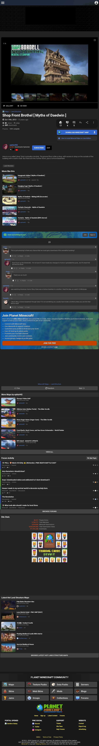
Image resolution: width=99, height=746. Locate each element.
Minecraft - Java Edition (9, 491)
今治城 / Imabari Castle (25, 623)
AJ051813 (22, 606)
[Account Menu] (96, 2)
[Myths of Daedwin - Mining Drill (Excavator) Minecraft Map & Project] (9, 200)
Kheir (20, 628)
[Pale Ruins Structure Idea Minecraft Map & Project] (8, 605)
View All (49, 452)
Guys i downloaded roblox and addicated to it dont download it (26, 480)
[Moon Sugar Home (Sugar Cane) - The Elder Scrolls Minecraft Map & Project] (8, 423)
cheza (5, 247)
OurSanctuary (23, 638)
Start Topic (92, 458)
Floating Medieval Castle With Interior (29, 634)
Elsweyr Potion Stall (23, 398)
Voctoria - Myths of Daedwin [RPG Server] (32, 218)
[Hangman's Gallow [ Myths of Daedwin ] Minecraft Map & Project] (9, 179)
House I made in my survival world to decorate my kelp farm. (25, 488)
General (13, 465)
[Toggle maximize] (95, 40)
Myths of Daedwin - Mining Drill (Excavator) (33, 197)
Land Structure (16, 111)
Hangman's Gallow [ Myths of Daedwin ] (31, 175)
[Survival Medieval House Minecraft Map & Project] (8, 647)
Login (56, 347)
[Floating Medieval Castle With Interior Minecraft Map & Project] (8, 637)
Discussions (5, 465)
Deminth (6, 298)
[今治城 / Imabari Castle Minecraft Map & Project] (8, 626)
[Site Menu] (2, 2)
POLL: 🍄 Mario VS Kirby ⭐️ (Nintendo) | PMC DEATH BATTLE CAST (30, 463)
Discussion (21, 491)
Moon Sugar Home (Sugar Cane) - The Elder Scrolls (34, 420)
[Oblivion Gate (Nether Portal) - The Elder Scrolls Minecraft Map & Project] (8, 412)
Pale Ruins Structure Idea (25, 602)
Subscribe (39, 148)
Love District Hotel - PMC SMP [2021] (29, 612)
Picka (20, 649)
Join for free (49, 343)
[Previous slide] (6, 66)
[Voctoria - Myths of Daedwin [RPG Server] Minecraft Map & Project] (9, 221)
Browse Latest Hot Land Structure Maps (49, 655)
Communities (6, 474)
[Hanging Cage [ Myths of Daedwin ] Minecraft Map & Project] (9, 189)
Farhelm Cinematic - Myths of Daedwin (31, 207)
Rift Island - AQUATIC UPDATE (27, 441)
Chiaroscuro (22, 617)
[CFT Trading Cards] (49, 562)
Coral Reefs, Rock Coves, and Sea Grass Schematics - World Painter (40, 430)
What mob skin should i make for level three (21, 505)
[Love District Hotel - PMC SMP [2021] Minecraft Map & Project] (8, 615)
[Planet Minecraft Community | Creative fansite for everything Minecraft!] (49, 708)
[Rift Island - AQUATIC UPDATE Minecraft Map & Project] (8, 444)
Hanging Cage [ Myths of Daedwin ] (30, 186)
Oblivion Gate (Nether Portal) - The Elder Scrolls (33, 409)
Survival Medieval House (25, 644)
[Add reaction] (15, 256)
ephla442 (14, 145)
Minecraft (24, 744)
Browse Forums (49, 511)
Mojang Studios (41, 744)
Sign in (92, 235)
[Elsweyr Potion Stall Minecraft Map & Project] (8, 402)
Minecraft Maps (43, 384)
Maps (7, 111)
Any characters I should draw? (13, 471)
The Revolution (8, 497)
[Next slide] (93, 66)
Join (85, 235)
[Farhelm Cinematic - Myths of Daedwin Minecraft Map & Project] (9, 210)
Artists (14, 474)
